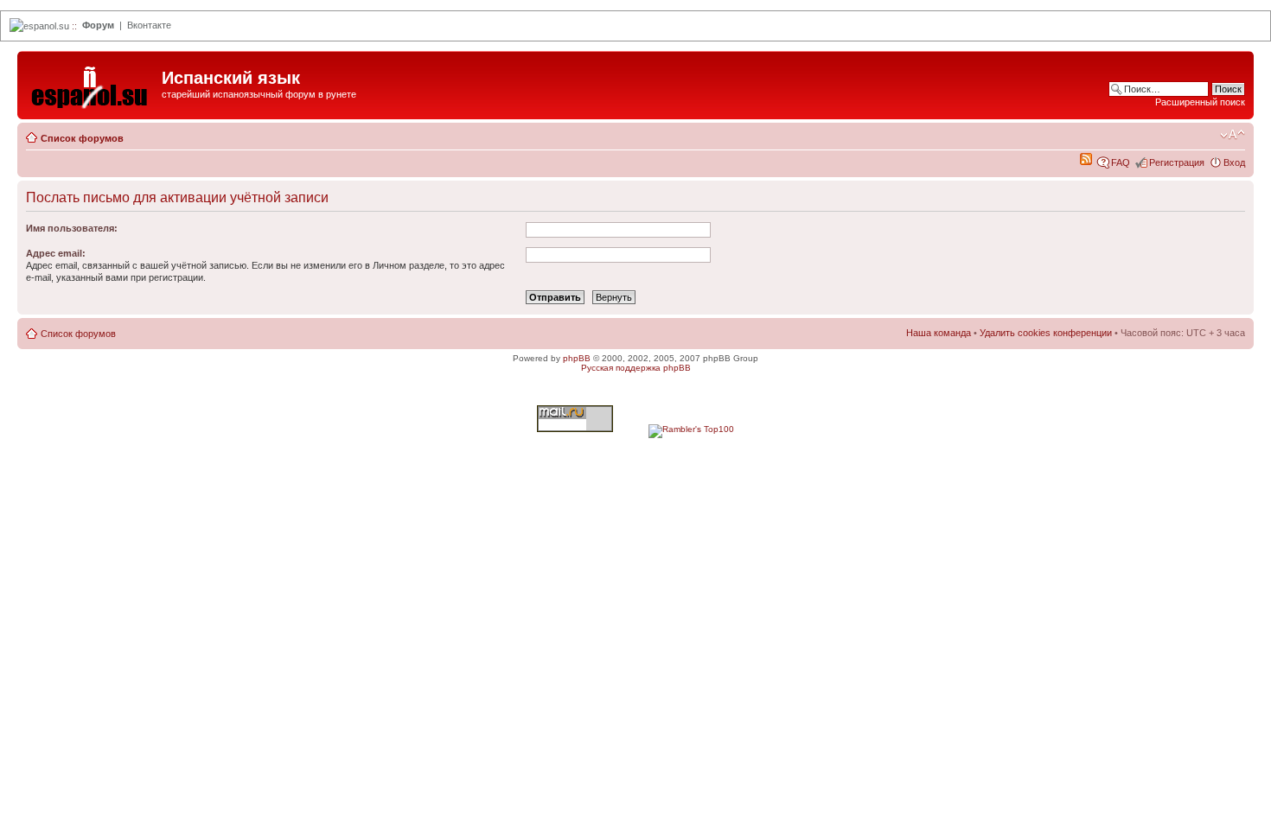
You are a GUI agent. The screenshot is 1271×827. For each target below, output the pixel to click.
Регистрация (1176, 162)
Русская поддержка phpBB (636, 367)
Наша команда (938, 333)
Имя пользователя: (72, 228)
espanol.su (46, 26)
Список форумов (82, 138)
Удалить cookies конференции (1046, 333)
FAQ (1120, 162)
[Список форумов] (92, 83)
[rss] (1086, 161)
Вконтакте (149, 25)
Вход (1234, 162)
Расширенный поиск (1200, 102)
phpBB (577, 358)
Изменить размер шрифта (1232, 135)
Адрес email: (56, 253)
